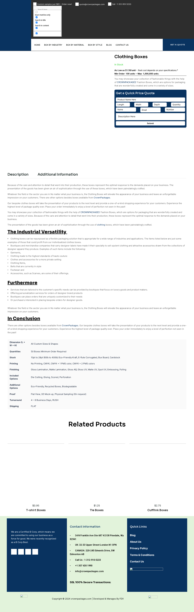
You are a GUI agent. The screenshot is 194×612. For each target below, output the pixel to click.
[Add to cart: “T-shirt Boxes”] (40, 487)
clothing (101, 224)
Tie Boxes (97, 510)
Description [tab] (18, 174)
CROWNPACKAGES (126, 82)
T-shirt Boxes (36, 510)
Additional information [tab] (58, 174)
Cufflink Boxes (157, 510)
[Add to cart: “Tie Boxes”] (101, 487)
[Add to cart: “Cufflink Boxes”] (161, 487)
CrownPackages (102, 197)
